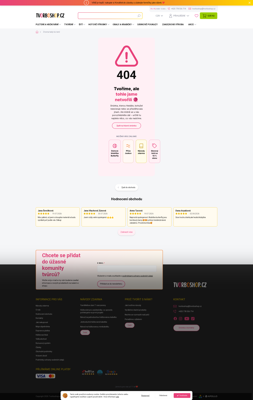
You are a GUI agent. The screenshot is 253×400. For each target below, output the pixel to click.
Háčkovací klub (42, 335)
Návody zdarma (42, 306)
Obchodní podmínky (44, 351)
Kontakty (39, 318)
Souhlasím (183, 395)
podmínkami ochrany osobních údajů (137, 276)
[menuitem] (49, 24)
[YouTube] (187, 318)
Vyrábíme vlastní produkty (135, 310)
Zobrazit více (126, 232)
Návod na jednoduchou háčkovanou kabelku (98, 317)
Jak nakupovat (42, 322)
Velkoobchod (41, 339)
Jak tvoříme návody (133, 305)
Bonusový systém (43, 343)
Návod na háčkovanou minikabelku (94, 327)
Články (38, 347)
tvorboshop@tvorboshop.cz (190, 306)
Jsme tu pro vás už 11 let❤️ (126, 387)
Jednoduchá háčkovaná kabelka (93, 322)
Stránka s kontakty (186, 328)
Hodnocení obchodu (126, 199)
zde (117, 397)
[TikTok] (193, 318)
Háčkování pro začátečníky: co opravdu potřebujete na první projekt (96, 311)
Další (85, 332)
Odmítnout (163, 395)
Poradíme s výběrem (133, 319)
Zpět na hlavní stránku (126, 125)
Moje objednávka (43, 326)
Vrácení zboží (41, 356)
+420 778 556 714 (186, 311)
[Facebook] (175, 318)
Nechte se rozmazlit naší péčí (137, 315)
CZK (158, 15)
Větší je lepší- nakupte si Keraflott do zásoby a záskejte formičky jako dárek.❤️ (128, 3)
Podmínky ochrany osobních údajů (50, 360)
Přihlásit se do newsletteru (111, 284)
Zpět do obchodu (128, 187)
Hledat (139, 16)
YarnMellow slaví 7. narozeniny (93, 305)
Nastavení (145, 395)
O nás (38, 310)
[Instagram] (181, 318)
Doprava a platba (43, 331)
